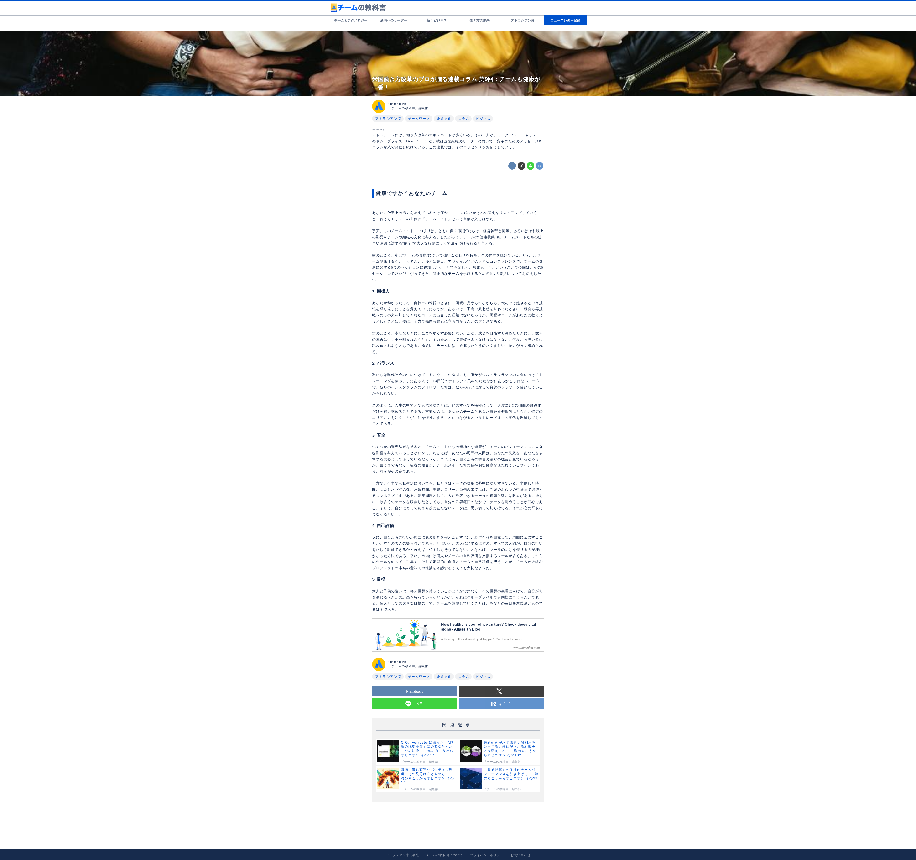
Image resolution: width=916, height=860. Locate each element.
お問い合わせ (520, 855)
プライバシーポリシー (486, 855)
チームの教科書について (444, 855)
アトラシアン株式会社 (402, 855)
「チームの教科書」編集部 (408, 108)
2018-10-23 (397, 104)
